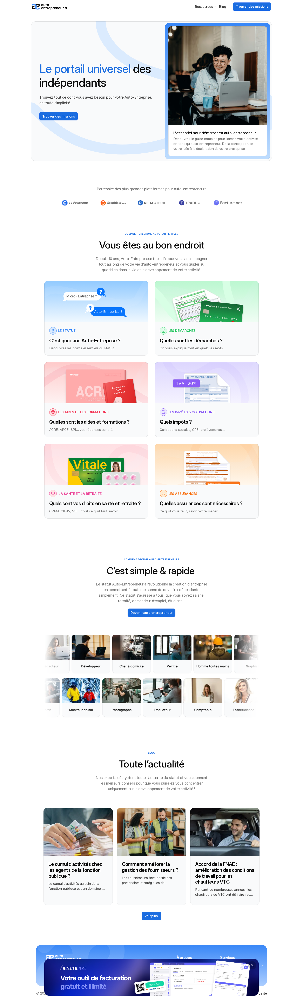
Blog (222, 7)
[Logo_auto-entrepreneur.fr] (49, 7)
